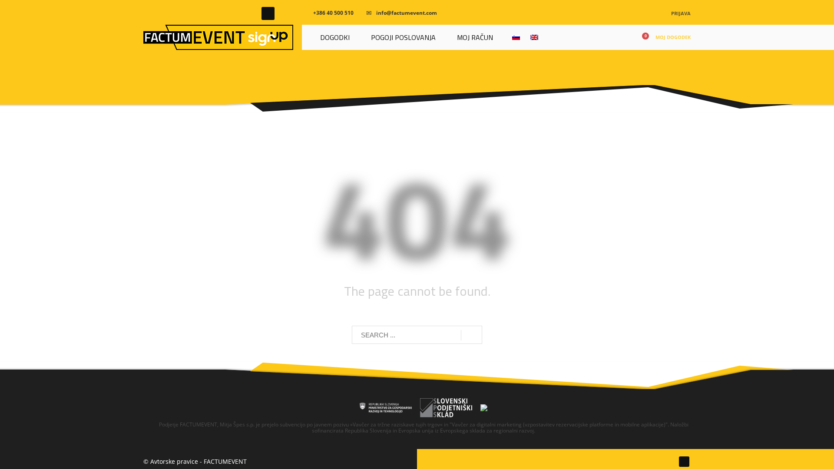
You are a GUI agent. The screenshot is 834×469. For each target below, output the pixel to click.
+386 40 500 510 (333, 13)
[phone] (305, 13)
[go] (471, 335)
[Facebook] (268, 13)
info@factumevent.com (406, 13)
